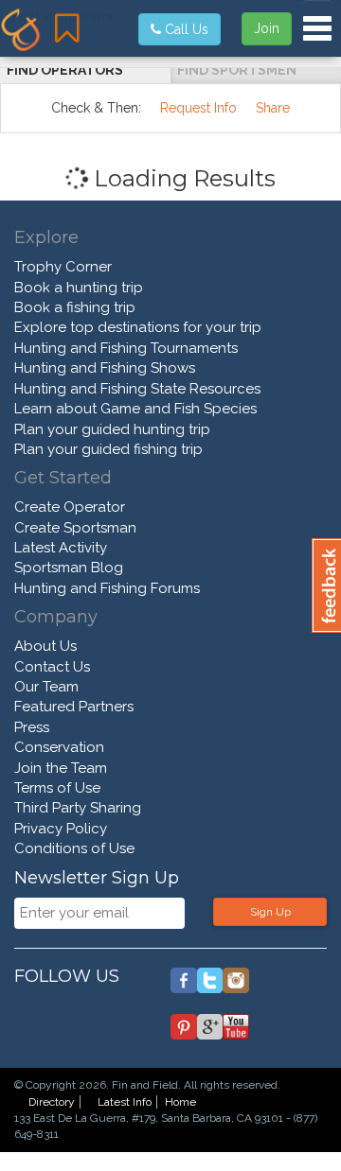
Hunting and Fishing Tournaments (126, 348)
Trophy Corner (63, 266)
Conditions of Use (74, 848)
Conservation (59, 747)
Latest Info (125, 1102)
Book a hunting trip (78, 287)
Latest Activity (60, 547)
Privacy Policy (60, 828)
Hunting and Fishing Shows (104, 367)
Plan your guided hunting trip (112, 429)
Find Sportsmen (236, 70)
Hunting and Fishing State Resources (137, 388)
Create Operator (69, 507)
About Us (45, 646)
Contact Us (52, 666)
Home (180, 1102)
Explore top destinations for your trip (137, 327)
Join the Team (60, 768)
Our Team (46, 686)
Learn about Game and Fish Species (135, 408)
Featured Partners (74, 706)
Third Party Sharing (77, 807)
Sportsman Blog (68, 567)
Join (266, 28)
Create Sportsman (75, 527)
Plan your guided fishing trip (108, 449)
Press (31, 727)
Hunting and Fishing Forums (107, 588)
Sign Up (270, 911)
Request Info (198, 107)
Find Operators (65, 70)
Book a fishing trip (74, 307)
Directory (51, 1102)
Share (273, 107)
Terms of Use (57, 787)
